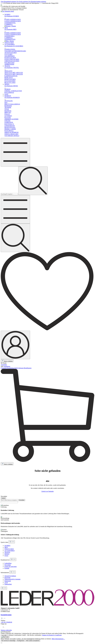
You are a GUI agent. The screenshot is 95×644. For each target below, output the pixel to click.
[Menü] (15, 152)
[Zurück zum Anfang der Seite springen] (5, 637)
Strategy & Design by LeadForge (52, 635)
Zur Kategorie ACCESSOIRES (13, 46)
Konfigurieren (20, 640)
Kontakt (6, 568)
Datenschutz (8, 584)
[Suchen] (33, 181)
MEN (6, 547)
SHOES (6, 554)
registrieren (7, 366)
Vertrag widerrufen (6, 630)
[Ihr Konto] (15, 345)
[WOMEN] (10, 26)
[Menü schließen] (5, 18)
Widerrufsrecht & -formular (12, 579)
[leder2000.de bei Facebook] (4, 627)
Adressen (21, 368)
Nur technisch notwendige (8, 640)
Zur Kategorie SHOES (11, 86)
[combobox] (9, 194)
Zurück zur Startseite (47, 491)
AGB (6, 582)
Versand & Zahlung (10, 576)
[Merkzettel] (47, 330)
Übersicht (4, 368)
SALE (6, 555)
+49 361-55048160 (6, 622)
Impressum (7, 581)
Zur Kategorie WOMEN (11, 16)
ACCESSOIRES (9, 550)
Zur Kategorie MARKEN (12, 97)
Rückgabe (7, 577)
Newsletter (7, 565)
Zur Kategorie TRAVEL (11, 67)
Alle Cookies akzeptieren (32, 640)
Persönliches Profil (12, 368)
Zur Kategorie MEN (10, 29)
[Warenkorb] (47, 461)
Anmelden (4, 364)
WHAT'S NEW (9, 549)
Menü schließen (8, 361)
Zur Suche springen (22, 1)
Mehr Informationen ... (58, 639)
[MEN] (9, 41)
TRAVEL (7, 552)
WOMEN (7, 545)
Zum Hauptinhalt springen (9, 1)
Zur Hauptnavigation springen (37, 1)
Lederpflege (8, 563)
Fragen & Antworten (10, 566)
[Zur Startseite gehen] (7, 11)
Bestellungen (27, 368)
